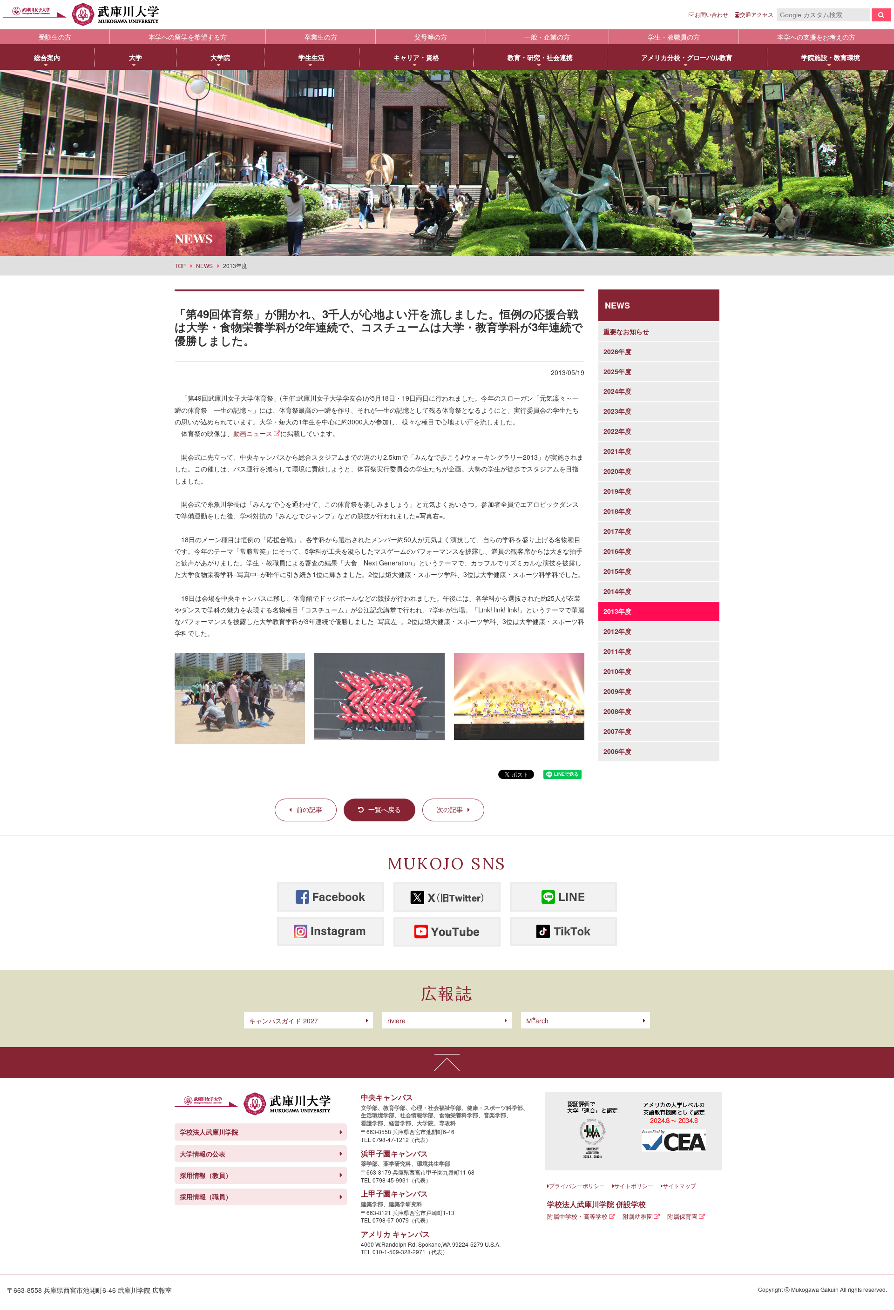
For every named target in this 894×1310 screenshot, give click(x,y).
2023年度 (617, 411)
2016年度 (617, 551)
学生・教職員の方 (674, 36)
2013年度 (617, 611)
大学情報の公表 (202, 1153)
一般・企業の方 (547, 36)
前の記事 (309, 809)
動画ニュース (252, 433)
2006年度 (617, 751)
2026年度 (617, 351)
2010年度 (617, 671)
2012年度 (617, 631)
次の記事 (450, 809)
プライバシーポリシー (577, 1185)
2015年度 (617, 571)
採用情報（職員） (206, 1196)
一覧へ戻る (384, 809)
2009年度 (617, 691)
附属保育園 (682, 1216)
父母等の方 (430, 36)
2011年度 (617, 651)
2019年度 (617, 491)
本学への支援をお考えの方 (816, 36)
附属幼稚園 (638, 1216)
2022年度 (617, 431)
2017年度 (617, 531)
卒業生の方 (321, 36)
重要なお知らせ (626, 331)
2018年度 (617, 511)
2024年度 (617, 391)
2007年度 (617, 731)
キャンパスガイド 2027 (283, 1020)
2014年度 (617, 591)
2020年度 (617, 471)
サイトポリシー (633, 1185)
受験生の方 (55, 36)
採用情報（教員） (206, 1175)
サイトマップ (679, 1185)
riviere (396, 1020)
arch (537, 1020)
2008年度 (617, 711)
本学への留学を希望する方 (188, 36)
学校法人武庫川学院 (209, 1131)
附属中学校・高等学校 (577, 1216)
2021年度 (617, 451)
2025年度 (617, 371)
